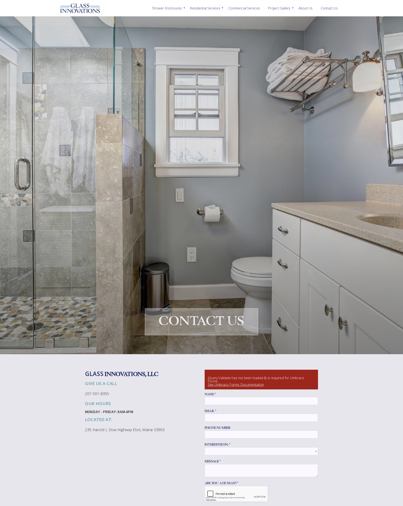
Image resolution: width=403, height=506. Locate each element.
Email (210, 411)
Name (210, 394)
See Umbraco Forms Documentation (236, 384)
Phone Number (217, 427)
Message (213, 461)
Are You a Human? (221, 483)
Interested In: (217, 444)
